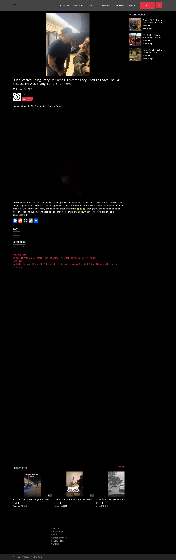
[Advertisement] (69, 130)
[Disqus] (69, 366)
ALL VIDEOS (19, 246)
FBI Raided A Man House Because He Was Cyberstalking (152, 37)
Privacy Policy (120, 5)
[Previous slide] (119, 467)
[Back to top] (8, 544)
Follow (28, 98)
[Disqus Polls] (69, 302)
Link (42, 152)
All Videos (64, 5)
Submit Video (77, 5)
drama (16, 233)
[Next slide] (123, 467)
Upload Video (147, 5)
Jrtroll (24, 94)
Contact (133, 5)
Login (89, 5)
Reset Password (103, 5)
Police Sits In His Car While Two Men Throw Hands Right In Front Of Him (153, 54)
